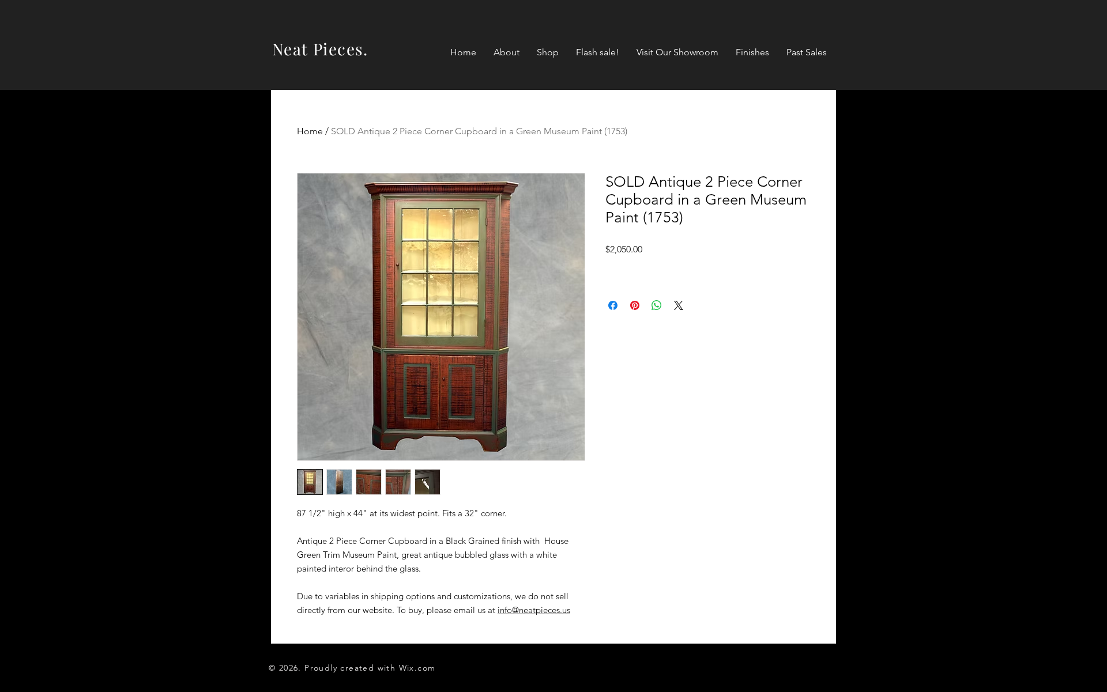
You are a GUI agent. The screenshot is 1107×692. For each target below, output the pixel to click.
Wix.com (417, 668)
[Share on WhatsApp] (657, 305)
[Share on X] (679, 305)
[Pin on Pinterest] (635, 305)
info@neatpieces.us (534, 609)
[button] (547, 52)
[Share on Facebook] (613, 305)
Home (310, 131)
